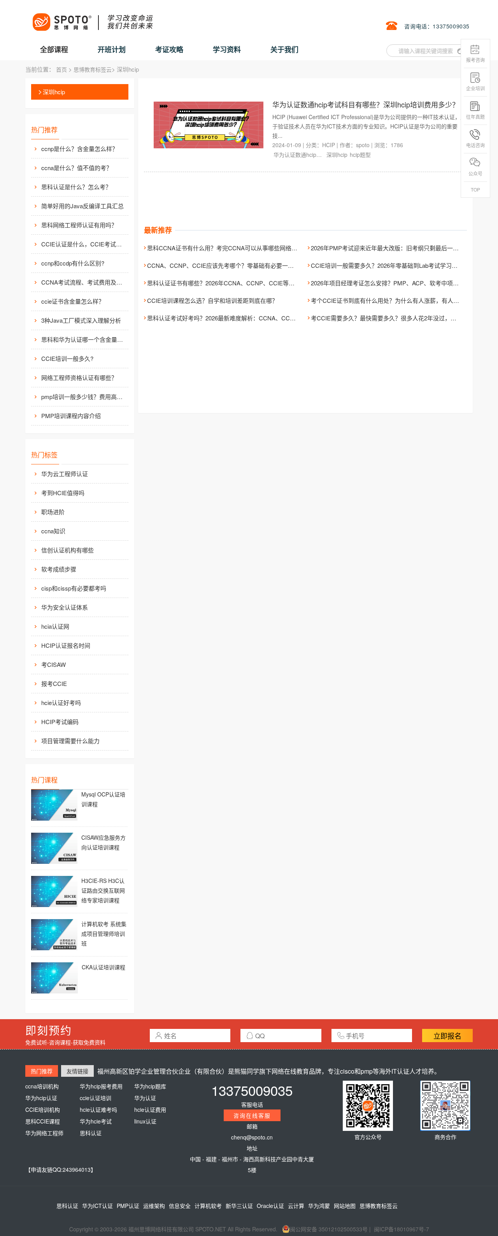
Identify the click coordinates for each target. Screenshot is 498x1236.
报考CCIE (54, 683)
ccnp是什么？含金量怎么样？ (79, 148)
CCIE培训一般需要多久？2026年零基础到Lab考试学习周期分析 (393, 265)
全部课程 (54, 49)
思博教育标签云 (93, 69)
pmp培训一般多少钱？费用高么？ (84, 396)
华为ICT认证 (97, 1206)
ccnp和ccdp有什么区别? (72, 263)
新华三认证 (239, 1206)
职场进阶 (53, 512)
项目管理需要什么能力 (70, 741)
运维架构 (154, 1206)
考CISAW (53, 664)
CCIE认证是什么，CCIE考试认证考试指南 (84, 244)
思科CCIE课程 (42, 1121)
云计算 (296, 1206)
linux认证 (145, 1121)
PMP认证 (128, 1206)
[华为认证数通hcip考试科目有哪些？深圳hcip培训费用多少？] (208, 124)
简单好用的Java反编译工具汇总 (82, 206)
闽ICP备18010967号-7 (401, 1229)
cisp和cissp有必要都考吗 (73, 588)
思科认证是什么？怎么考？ (76, 187)
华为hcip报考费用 (101, 1086)
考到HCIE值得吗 (62, 493)
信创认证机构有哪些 (67, 550)
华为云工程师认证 (64, 473)
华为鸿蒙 (319, 1206)
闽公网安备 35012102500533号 (329, 1229)
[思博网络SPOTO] (92, 18)
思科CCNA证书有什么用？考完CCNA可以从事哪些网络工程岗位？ (234, 248)
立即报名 (447, 1035)
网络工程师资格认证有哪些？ (79, 377)
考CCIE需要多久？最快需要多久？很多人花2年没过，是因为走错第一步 (404, 318)
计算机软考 (208, 1206)
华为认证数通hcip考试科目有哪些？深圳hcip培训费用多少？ (365, 104)
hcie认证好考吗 (61, 702)
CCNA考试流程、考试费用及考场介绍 (84, 282)
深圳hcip (54, 92)
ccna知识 (53, 531)
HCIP (328, 145)
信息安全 (180, 1206)
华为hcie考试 (96, 1121)
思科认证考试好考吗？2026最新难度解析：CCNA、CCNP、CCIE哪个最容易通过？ (256, 318)
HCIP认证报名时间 (65, 645)
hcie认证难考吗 (98, 1109)
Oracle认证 (270, 1206)
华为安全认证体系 (64, 607)
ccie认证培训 (95, 1098)
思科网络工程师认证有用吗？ (79, 225)
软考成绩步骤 (58, 569)
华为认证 (145, 1098)
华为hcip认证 (41, 1098)
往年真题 (475, 116)
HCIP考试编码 (60, 721)
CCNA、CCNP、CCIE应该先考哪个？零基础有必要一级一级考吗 (232, 265)
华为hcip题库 (150, 1086)
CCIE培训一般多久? (67, 358)
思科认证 (91, 1133)
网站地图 (345, 1206)
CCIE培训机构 (42, 1109)
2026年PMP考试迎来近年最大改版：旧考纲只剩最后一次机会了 (393, 248)
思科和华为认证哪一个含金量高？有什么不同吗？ (84, 339)
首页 (61, 69)
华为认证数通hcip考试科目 (299, 154)
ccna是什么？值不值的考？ (76, 168)
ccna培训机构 (42, 1086)
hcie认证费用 (150, 1109)
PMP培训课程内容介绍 (71, 415)
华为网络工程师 (44, 1133)
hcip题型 (360, 154)
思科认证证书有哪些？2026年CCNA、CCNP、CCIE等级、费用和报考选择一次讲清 (256, 283)
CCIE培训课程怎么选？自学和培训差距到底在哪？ (212, 300)
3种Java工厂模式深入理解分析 (81, 320)
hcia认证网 (55, 626)
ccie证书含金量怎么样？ (72, 301)
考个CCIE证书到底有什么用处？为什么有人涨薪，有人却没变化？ (396, 300)
